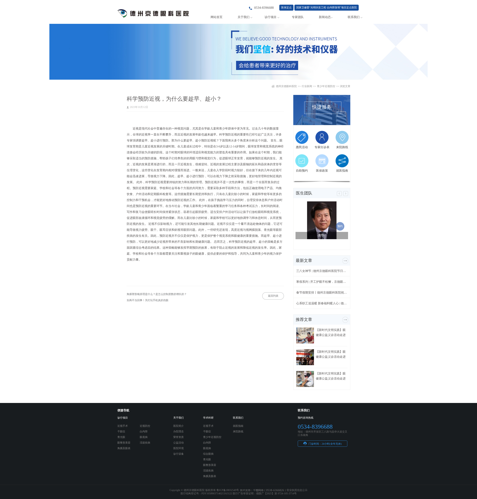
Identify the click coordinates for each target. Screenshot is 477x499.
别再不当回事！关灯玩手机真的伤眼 (147, 300)
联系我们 (354, 17)
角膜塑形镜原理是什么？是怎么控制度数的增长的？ (157, 294)
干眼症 (121, 431)
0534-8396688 (264, 7)
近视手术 (122, 426)
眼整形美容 (123, 442)
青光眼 (121, 437)
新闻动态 (325, 17)
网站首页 (216, 17)
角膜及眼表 (123, 448)
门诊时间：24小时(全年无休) (325, 443)
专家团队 (298, 17)
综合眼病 (208, 453)
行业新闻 (307, 86)
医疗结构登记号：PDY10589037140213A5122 (206, 493)
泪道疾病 (145, 442)
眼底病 (144, 437)
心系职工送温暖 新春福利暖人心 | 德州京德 (321, 303)
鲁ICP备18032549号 (228, 490)
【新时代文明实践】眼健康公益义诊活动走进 (331, 332)
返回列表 (273, 295)
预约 (340, 226)
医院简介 (178, 426)
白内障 (144, 431)
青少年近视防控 (326, 86)
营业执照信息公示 (297, 490)
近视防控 (145, 426)
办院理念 (178, 431)
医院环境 (178, 448)
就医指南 (238, 426)
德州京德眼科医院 (286, 86)
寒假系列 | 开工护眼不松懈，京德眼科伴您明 (321, 281)
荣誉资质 (178, 437)
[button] (339, 193)
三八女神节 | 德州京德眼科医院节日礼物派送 (321, 270)
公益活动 (178, 442)
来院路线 (238, 431)
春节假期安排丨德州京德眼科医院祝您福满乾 (321, 292)
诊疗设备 (178, 453)
